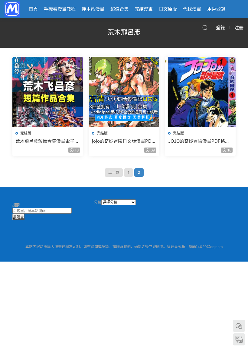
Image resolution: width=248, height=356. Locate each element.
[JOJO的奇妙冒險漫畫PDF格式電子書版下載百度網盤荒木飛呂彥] (200, 92)
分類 (97, 202)
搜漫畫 (18, 217)
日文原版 (168, 9)
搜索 (16, 205)
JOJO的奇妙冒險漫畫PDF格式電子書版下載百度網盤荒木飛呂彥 (200, 141)
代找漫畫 (192, 9)
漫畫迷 (12, 9)
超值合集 (119, 9)
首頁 (33, 9)
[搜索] (205, 27)
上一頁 (113, 172)
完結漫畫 (144, 9)
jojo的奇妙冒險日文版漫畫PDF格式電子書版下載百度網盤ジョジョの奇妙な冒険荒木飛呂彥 (123, 141)
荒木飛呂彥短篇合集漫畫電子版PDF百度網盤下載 (47, 141)
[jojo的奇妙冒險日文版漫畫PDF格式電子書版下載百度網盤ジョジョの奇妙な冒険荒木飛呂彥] (124, 92)
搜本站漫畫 (93, 9)
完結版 (25, 133)
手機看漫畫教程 (60, 9)
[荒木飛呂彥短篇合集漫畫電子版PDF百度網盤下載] (47, 92)
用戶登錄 (216, 9)
